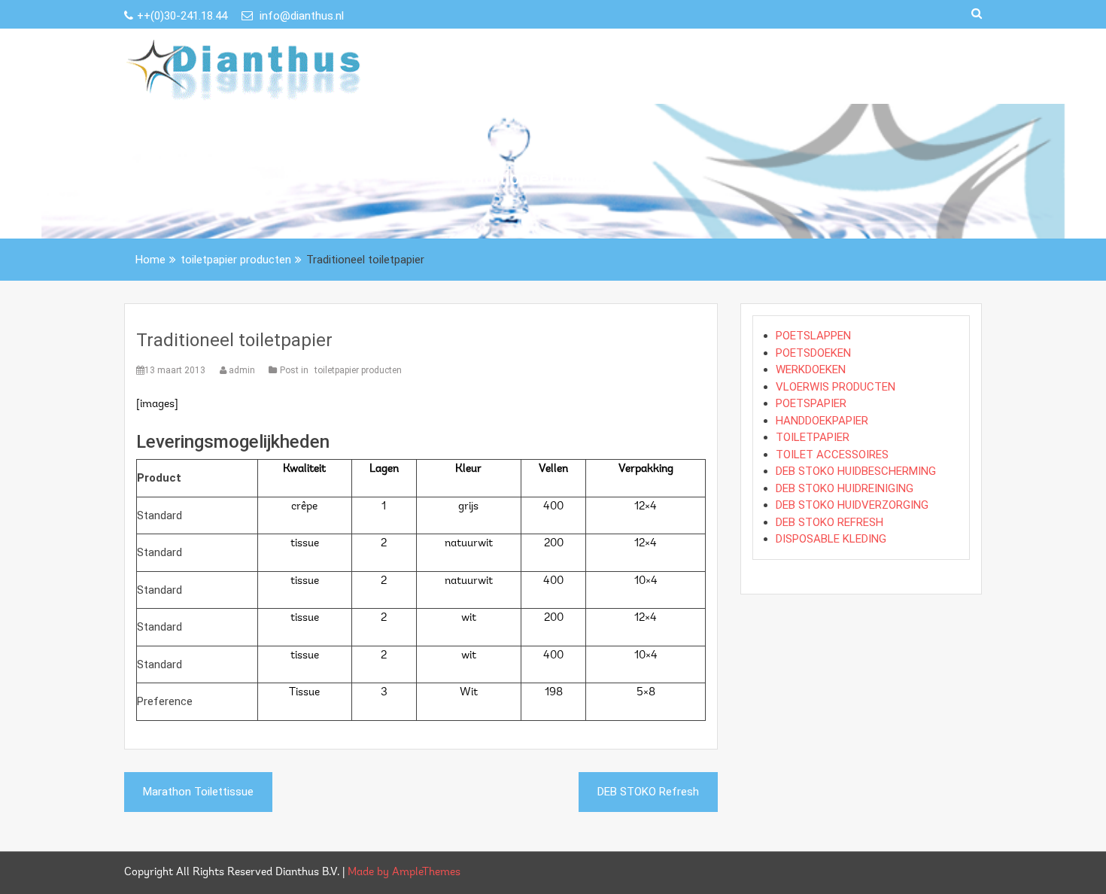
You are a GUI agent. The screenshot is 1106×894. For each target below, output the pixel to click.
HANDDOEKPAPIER (822, 420)
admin (241, 370)
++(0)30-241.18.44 (183, 16)
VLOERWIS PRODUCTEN (835, 387)
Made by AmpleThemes (404, 872)
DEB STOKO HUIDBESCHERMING (856, 471)
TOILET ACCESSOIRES (832, 454)
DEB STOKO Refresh (648, 791)
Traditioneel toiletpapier (234, 340)
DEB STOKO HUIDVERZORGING (852, 505)
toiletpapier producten (358, 370)
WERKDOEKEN (811, 369)
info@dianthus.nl (300, 16)
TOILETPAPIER (812, 437)
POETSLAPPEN (813, 335)
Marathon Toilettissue (198, 791)
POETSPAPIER (811, 403)
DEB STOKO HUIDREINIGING (844, 488)
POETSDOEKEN (813, 353)
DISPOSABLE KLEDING (831, 539)
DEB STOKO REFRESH (829, 522)
